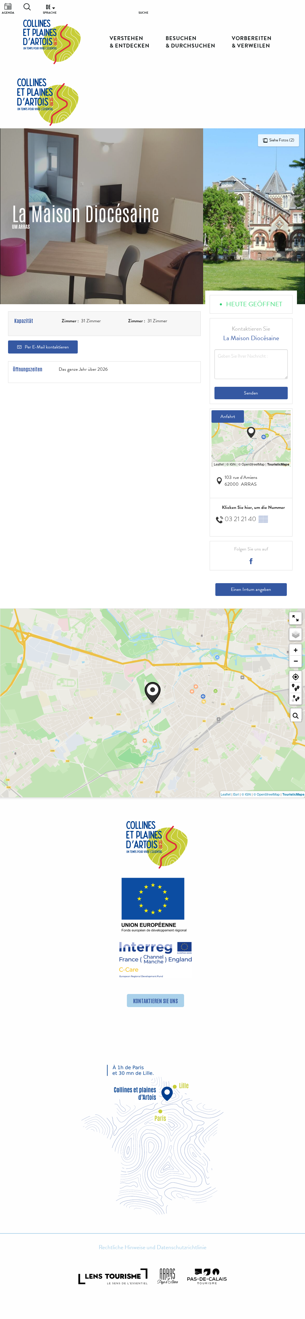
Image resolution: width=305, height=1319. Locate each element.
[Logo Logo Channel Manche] (155, 960)
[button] (27, 7)
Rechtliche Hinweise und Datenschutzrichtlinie (152, 1247)
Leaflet (226, 794)
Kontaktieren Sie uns (155, 1000)
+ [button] (296, 650)
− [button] (296, 661)
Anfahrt (227, 416)
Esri (236, 794)
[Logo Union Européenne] (152, 906)
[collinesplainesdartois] (52, 42)
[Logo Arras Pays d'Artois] (167, 1276)
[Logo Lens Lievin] (113, 1276)
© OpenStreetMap (266, 794)
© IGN (246, 794)
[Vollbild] (295, 618)
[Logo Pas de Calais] (207, 1276)
